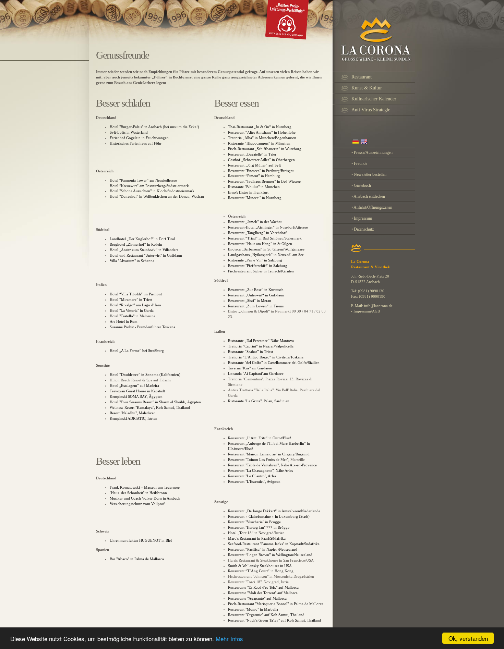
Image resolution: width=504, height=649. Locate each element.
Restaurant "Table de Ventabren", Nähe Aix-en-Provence (273, 465)
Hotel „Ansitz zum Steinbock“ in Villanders (144, 250)
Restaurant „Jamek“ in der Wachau (255, 222)
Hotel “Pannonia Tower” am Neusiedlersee (143, 180)
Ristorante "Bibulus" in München (254, 187)
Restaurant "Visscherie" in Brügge (255, 522)
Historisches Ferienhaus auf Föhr (135, 143)
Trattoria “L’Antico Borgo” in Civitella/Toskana (265, 357)
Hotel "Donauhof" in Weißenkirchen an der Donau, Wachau (157, 196)
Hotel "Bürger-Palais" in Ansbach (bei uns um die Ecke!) (154, 127)
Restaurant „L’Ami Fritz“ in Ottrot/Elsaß (259, 438)
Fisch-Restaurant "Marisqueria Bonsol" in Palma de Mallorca (275, 604)
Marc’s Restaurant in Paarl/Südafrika (257, 538)
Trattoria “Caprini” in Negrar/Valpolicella (260, 346)
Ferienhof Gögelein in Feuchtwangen (139, 138)
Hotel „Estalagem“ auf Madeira (134, 385)
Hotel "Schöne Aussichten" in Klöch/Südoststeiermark (152, 191)
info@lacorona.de (378, 306)
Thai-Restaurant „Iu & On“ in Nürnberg (259, 127)
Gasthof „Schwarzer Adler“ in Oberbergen (261, 160)
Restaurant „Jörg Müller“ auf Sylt (255, 165)
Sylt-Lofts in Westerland (129, 132)
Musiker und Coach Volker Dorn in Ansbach (145, 498)
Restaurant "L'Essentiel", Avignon (254, 481)
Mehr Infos (229, 638)
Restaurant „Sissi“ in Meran (249, 300)
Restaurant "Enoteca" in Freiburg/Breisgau (261, 171)
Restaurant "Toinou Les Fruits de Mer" (258, 459)
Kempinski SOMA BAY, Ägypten (136, 396)
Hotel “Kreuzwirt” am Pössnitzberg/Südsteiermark (149, 186)
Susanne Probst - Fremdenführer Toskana (142, 327)
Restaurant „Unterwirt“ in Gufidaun (256, 295)
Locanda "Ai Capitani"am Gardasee (256, 373)
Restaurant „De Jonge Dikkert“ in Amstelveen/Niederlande (274, 511)
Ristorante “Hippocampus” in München (259, 143)
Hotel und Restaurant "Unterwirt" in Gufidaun (146, 255)
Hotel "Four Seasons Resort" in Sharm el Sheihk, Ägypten (155, 402)
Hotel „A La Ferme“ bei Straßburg (137, 350)
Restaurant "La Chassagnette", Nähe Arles (260, 470)
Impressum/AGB (366, 311)
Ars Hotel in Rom (123, 321)
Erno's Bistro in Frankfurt (248, 192)
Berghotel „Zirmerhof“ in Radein (136, 244)
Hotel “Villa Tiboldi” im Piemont (136, 294)
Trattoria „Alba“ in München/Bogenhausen (262, 138)
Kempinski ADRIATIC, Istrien (133, 418)
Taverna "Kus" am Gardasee (250, 368)
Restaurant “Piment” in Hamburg (254, 176)
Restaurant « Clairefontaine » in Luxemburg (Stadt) (269, 516)
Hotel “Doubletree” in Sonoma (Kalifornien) (145, 374)
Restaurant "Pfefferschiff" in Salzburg (257, 266)
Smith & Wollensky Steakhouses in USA (260, 566)
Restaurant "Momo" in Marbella (253, 609)
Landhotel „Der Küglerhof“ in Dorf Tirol (142, 239)
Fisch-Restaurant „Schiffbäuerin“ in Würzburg (264, 149)
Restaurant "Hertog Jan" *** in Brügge (258, 527)
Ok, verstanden (468, 638)
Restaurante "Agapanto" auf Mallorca (257, 598)
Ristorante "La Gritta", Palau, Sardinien (258, 401)
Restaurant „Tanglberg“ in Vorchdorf (257, 233)
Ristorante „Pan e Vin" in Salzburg (255, 260)
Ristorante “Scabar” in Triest (250, 352)
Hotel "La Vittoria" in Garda (132, 310)
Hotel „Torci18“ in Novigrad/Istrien (256, 533)
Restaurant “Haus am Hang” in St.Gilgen (260, 244)
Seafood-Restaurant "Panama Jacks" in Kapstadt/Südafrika (274, 544)
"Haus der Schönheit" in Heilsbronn (138, 493)
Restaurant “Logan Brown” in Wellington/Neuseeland (270, 555)
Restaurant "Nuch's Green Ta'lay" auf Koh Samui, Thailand (274, 620)
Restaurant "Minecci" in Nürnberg (254, 198)
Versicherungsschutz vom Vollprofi (138, 504)
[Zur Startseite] (255, 42)
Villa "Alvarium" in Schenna (132, 261)
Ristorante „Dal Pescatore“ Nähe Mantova (261, 341)
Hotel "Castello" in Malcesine (132, 316)
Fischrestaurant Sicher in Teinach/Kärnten (261, 271)
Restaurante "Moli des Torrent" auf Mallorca (263, 593)
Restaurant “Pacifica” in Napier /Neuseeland (262, 549)
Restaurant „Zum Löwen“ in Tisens (256, 306)
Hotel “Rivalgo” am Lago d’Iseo (135, 305)
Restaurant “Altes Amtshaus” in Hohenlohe (262, 132)
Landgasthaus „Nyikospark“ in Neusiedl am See (266, 255)
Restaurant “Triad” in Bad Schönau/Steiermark (265, 238)
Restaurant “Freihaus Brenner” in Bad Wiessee (264, 181)
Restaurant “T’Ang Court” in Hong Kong (260, 571)
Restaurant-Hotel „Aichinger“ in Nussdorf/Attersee (268, 227)
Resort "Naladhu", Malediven (133, 413)
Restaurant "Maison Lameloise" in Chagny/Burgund (269, 454)
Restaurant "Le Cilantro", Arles (252, 476)
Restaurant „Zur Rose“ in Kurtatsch (256, 289)
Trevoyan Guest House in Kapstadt (137, 391)
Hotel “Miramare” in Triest (131, 299)
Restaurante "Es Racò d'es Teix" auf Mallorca (263, 587)
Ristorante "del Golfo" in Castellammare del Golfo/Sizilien (274, 362)
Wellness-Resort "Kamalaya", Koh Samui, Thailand (150, 407)
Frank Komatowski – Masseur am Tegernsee (145, 487)
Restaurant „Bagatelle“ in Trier (252, 154)
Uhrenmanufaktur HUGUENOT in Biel (141, 540)
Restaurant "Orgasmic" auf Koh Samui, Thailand (266, 615)
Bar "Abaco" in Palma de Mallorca (137, 559)
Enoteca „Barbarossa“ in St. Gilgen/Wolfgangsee (266, 249)
